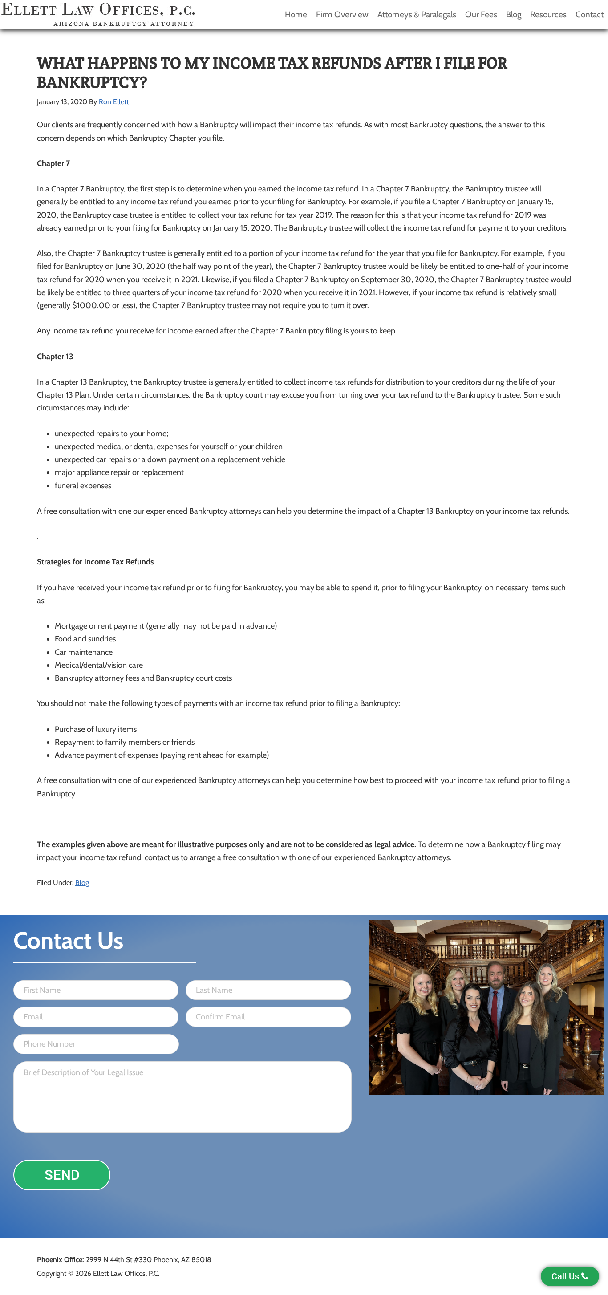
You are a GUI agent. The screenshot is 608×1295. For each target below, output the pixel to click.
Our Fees (481, 14)
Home (296, 14)
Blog (513, 14)
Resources (548, 14)
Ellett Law (98, 14)
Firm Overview (342, 14)
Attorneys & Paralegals (416, 14)
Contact (590, 14)
